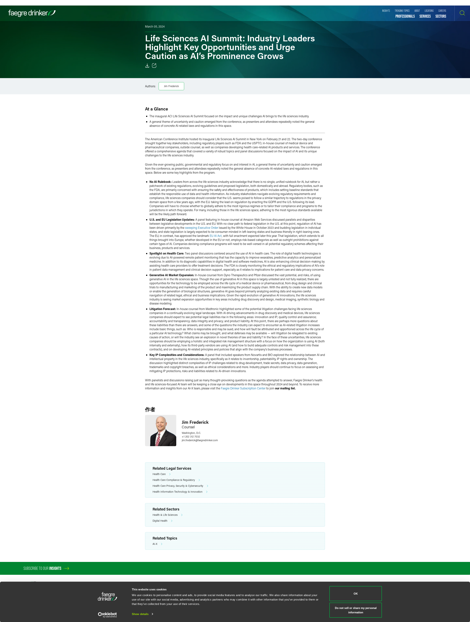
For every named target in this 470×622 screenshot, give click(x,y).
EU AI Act (216, 236)
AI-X (155, 544)
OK (356, 593)
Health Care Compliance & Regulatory (174, 480)
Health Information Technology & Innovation (178, 491)
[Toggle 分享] (154, 65)
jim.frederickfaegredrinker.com (200, 440)
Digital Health (160, 520)
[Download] (147, 65)
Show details (140, 614)
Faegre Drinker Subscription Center (243, 388)
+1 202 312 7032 (191, 436)
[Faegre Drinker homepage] (32, 13)
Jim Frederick (171, 86)
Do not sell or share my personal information (356, 610)
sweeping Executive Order (201, 228)
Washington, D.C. (191, 433)
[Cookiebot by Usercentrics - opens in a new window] (107, 615)
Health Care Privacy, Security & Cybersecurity (178, 485)
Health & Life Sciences (165, 515)
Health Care (159, 474)
